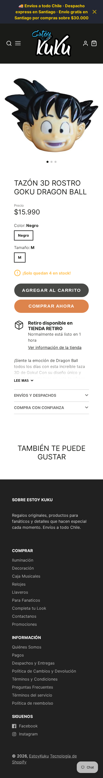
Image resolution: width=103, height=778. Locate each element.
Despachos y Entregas (33, 663)
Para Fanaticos (26, 600)
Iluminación (22, 560)
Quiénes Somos (26, 647)
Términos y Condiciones (35, 679)
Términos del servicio (32, 695)
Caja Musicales (26, 576)
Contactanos (24, 616)
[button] (47, 162)
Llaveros (20, 592)
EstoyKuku (39, 755)
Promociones (24, 624)
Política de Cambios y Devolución (44, 671)
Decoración (23, 568)
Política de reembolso (32, 703)
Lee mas (21, 380)
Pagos (18, 655)
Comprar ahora (51, 306)
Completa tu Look (29, 608)
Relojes (19, 584)
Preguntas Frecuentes (32, 687)
